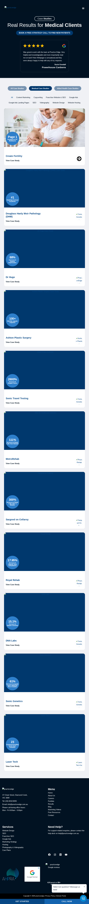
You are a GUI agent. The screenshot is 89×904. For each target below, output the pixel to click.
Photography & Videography (13, 847)
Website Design (59, 103)
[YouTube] (66, 855)
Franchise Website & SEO (56, 97)
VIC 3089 (5, 798)
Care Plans (6, 850)
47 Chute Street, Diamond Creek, (14, 795)
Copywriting (38, 97)
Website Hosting (74, 103)
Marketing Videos (54, 810)
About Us (51, 796)
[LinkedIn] (60, 855)
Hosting (5, 845)
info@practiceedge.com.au (18, 804)
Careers (51, 798)
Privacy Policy (50, 896)
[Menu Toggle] (83, 8)
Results (51, 804)
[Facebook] (49, 855)
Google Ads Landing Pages (19, 103)
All (12, 97)
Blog (49, 807)
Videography (44, 103)
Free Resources (54, 812)
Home (50, 793)
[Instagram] (55, 855)
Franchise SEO (8, 836)
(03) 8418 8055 (11, 801)
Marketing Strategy (9, 842)
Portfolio (51, 801)
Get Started (22, 901)
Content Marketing (23, 97)
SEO (34, 103)
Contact (51, 815)
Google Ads (73, 97)
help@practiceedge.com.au (68, 833)
